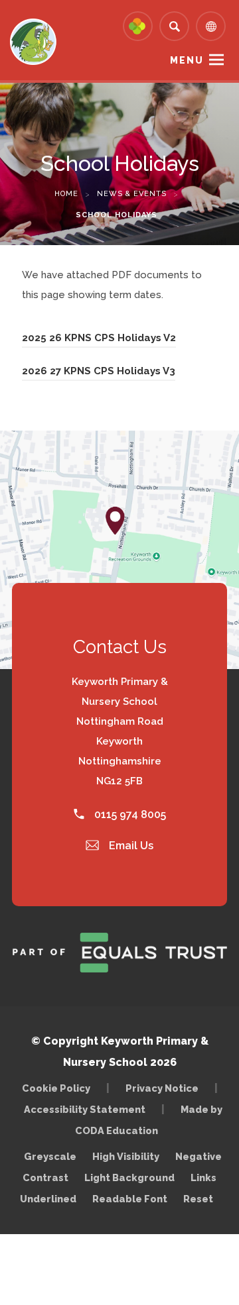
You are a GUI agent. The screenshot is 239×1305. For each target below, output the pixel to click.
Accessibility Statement (84, 1109)
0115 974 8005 (129, 814)
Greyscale (50, 1156)
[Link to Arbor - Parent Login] (138, 26)
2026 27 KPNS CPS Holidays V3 (98, 373)
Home (66, 193)
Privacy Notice (162, 1088)
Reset (198, 1198)
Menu (187, 60)
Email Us (129, 845)
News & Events (132, 193)
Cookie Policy (56, 1088)
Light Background (129, 1177)
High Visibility (125, 1156)
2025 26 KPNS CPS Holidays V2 (99, 340)
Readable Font (129, 1198)
